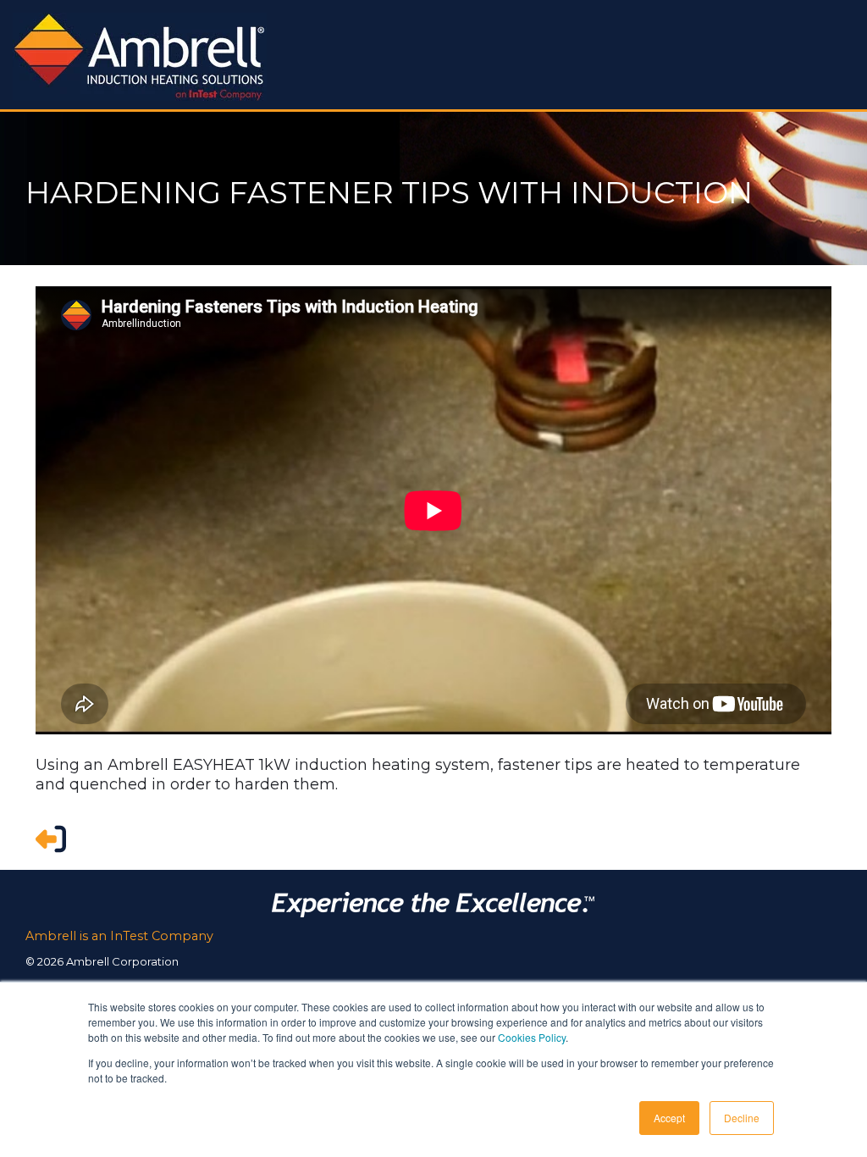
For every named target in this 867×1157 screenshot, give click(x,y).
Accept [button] (669, 1117)
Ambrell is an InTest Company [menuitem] (119, 936)
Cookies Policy (532, 1037)
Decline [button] (741, 1117)
